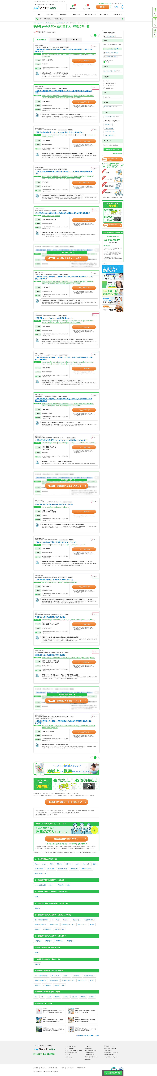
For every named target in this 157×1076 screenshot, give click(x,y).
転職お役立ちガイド (90, 14)
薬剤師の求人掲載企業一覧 (91, 1057)
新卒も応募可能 (54, 924)
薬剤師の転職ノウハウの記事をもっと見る (87, 1035)
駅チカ (92, 924)
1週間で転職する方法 (109, 1054)
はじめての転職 (108, 1050)
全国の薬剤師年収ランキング (111, 1052)
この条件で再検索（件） (113, 149)
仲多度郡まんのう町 (40, 873)
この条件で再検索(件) (113, 1073)
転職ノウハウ (77, 14)
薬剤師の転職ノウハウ (109, 1046)
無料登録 (102, 7)
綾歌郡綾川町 (74, 868)
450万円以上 (70, 941)
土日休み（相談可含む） (110, 131)
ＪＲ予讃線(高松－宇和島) (62, 885)
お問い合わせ (68, 1057)
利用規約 (67, 1054)
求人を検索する (118, 14)
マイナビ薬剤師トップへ (71, 1046)
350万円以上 (48, 941)
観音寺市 (68, 864)
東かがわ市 (86, 864)
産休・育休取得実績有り (41, 920)
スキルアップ (55, 920)
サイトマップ (68, 1059)
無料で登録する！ (67, 839)
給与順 (75, 39)
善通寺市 (59, 864)
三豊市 (95, 864)
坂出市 (51, 864)
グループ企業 (70, 1067)
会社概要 (36, 1067)
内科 (36, 997)
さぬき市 (76, 864)
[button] (95, 46)
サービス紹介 (49, 14)
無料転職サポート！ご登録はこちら (66, 802)
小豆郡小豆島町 (39, 868)
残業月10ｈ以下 (82, 924)
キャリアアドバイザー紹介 (91, 1050)
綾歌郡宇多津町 (62, 868)
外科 (42, 997)
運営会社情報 (88, 1059)
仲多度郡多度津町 (87, 868)
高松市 (36, 864)
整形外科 (57, 997)
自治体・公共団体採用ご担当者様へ (73, 1050)
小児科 (49, 997)
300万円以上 (38, 941)
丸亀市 (44, 864)
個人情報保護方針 (81, 1067)
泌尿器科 (91, 997)
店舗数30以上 (77, 920)
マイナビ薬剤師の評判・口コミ (111, 1057)
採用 (63, 1067)
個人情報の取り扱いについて (72, 1052)
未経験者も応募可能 (40, 924)
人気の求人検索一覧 (89, 1054)
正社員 (36, 896)
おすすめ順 (42, 39)
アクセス (43, 1067)
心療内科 (65, 997)
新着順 (59, 39)
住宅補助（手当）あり (68, 924)
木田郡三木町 (50, 868)
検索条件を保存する (117, 153)
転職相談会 (63, 14)
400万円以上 (59, 941)
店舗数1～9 (66, 920)
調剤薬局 (37, 908)
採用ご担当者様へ (103, 3)
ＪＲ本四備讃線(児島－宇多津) (43, 885)
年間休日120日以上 (89, 920)
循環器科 (83, 997)
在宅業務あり (47, 929)
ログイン (116, 7)
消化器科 (74, 997)
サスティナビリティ (53, 1067)
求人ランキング (104, 14)
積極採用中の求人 (59, 929)
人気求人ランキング (89, 1052)
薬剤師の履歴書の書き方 (110, 1048)
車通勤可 (37, 929)
